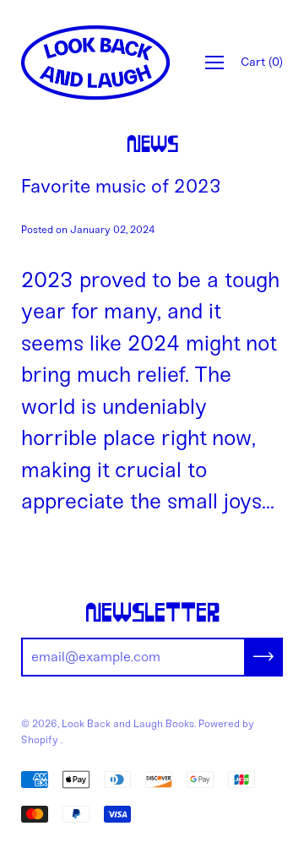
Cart (262, 62)
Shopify (39, 740)
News (152, 145)
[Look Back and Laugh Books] (95, 62)
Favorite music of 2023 (121, 186)
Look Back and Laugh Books (128, 724)
